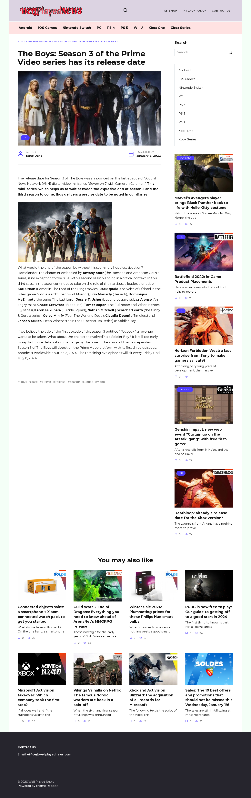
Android (25, 28)
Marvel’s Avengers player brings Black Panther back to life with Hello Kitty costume (201, 202)
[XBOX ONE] (204, 190)
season (75, 382)
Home (21, 41)
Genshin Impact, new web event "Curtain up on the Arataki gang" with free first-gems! (201, 436)
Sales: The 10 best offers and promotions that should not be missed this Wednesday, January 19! (208, 697)
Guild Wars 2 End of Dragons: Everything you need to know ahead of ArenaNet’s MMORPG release (96, 616)
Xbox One (157, 28)
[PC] (204, 269)
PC (99, 28)
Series (89, 382)
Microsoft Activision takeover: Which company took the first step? (39, 697)
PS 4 (111, 28)
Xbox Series (181, 28)
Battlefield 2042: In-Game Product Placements (198, 279)
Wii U (138, 28)
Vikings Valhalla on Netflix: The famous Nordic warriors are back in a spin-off (98, 697)
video (101, 382)
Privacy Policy (194, 10)
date (34, 382)
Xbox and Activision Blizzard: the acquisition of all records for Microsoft (151, 697)
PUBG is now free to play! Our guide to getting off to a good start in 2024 (208, 612)
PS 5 (124, 28)
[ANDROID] (204, 421)
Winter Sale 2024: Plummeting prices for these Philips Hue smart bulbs (151, 614)
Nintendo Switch (77, 28)
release (60, 382)
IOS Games (47, 28)
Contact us (221, 10)
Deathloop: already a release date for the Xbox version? (201, 515)
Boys (23, 382)
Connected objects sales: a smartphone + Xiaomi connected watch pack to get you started (41, 614)
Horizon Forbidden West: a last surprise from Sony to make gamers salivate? (203, 355)
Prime (46, 382)
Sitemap (170, 10)
